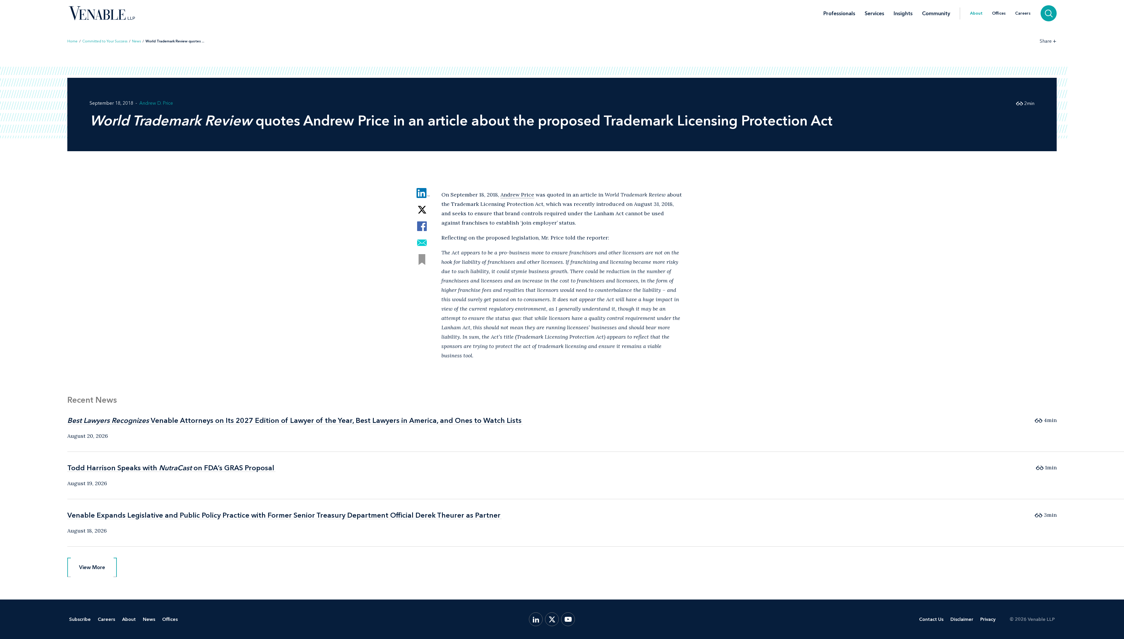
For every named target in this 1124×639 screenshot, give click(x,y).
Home (72, 41)
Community (936, 13)
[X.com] (552, 619)
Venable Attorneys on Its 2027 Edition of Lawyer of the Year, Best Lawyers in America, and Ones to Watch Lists (294, 420)
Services (874, 13)
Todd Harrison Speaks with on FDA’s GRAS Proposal (170, 468)
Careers (1023, 13)
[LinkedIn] (536, 619)
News (136, 41)
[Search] (1049, 13)
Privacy (988, 619)
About (976, 13)
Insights (903, 13)
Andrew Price (517, 194)
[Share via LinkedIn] (422, 193)
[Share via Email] (422, 243)
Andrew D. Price (156, 103)
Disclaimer (961, 619)
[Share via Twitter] (422, 209)
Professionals (839, 13)
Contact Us (931, 619)
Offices (999, 13)
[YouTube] (568, 619)
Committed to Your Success (104, 41)
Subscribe (80, 619)
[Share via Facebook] (422, 226)
